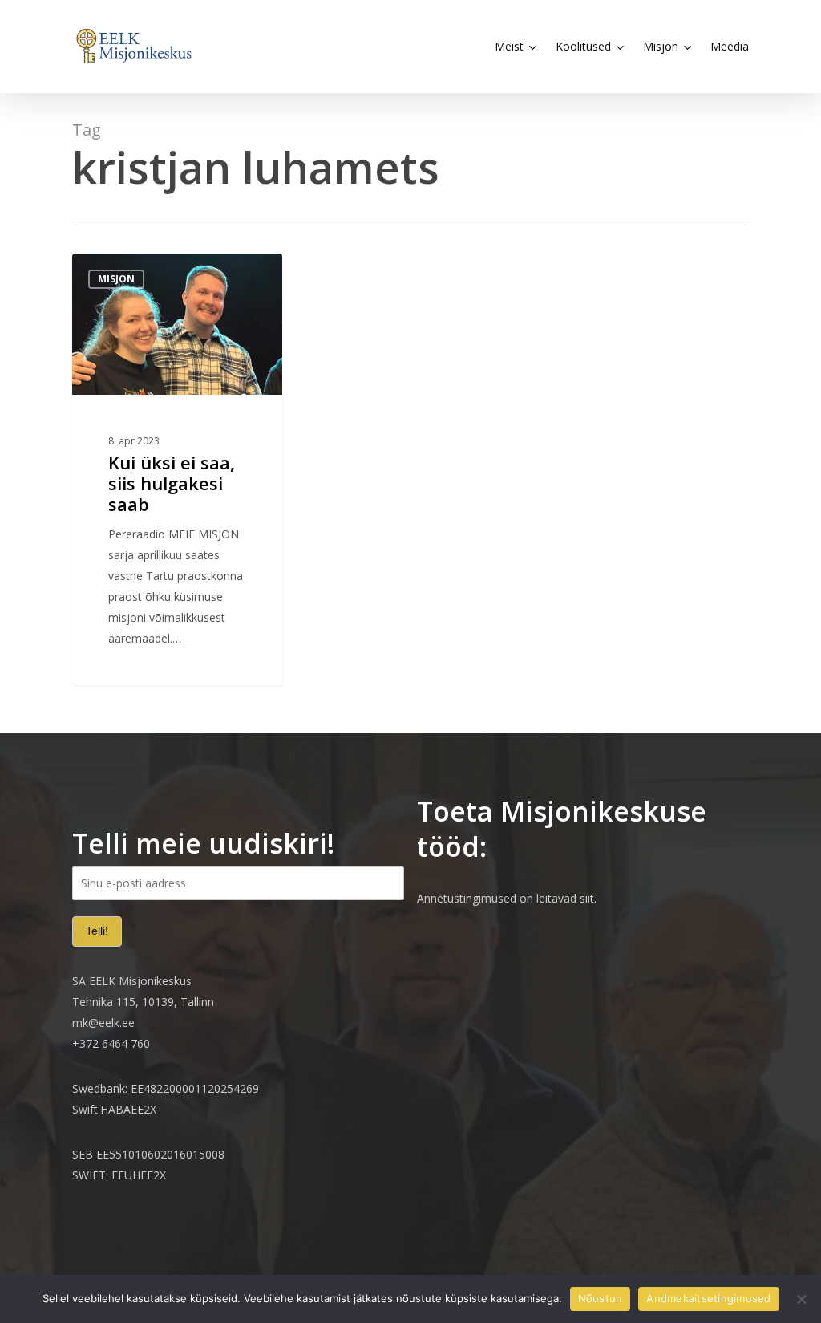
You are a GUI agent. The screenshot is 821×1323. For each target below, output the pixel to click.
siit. (588, 898)
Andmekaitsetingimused (708, 1298)
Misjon (116, 279)
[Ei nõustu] (801, 1299)
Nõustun (600, 1298)
